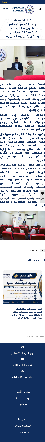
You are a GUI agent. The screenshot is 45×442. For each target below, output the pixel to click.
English (4, 2)
